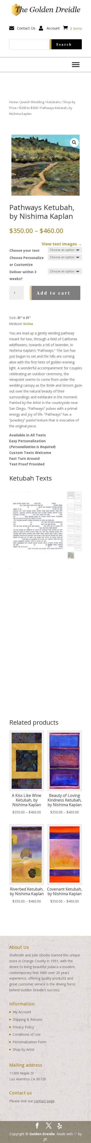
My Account (22, 1012)
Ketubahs (54, 102)
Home (13, 102)
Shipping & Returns (27, 1019)
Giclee (28, 323)
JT (45, 1139)
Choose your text (24, 250)
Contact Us (26, 28)
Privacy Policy (23, 1027)
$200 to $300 (28, 108)
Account (53, 28)
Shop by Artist (23, 1049)
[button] (74, 142)
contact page (44, 1101)
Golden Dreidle (42, 1134)
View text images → (62, 244)
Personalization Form (29, 1042)
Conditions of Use (27, 1034)
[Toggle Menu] (76, 64)
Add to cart (53, 292)
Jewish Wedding (32, 102)
